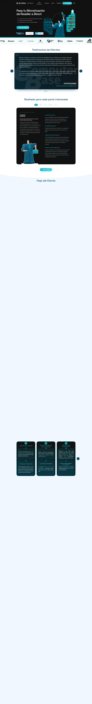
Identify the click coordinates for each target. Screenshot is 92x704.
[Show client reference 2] (46, 83)
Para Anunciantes (39, 3)
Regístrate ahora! (22, 27)
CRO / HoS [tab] (50, 96)
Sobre (53, 3)
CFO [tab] (45, 96)
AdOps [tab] (40, 96)
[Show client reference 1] (45, 83)
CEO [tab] (36, 96)
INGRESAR (59, 3)
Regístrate (67, 3)
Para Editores (30, 3)
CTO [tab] (56, 96)
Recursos (47, 3)
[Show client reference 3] (47, 83)
